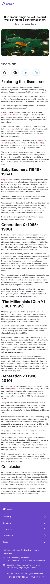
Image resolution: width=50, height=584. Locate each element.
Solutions (7, 523)
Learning (7, 516)
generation (14, 389)
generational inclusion (9, 115)
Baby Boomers (7, 180)
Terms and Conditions (17, 577)
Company (7, 529)
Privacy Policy (37, 577)
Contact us (8, 535)
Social (5, 542)
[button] (25, 516)
